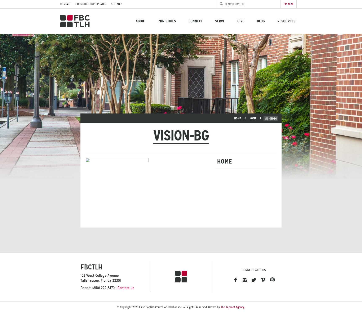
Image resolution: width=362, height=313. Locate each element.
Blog (261, 21)
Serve (220, 21)
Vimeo (263, 280)
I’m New (288, 4)
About (141, 21)
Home (237, 118)
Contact (65, 4)
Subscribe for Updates (91, 4)
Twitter (254, 280)
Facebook (235, 280)
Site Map (116, 4)
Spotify (272, 280)
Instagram (245, 280)
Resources (286, 21)
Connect (196, 21)
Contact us (126, 288)
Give (240, 21)
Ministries (167, 21)
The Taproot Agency (232, 307)
